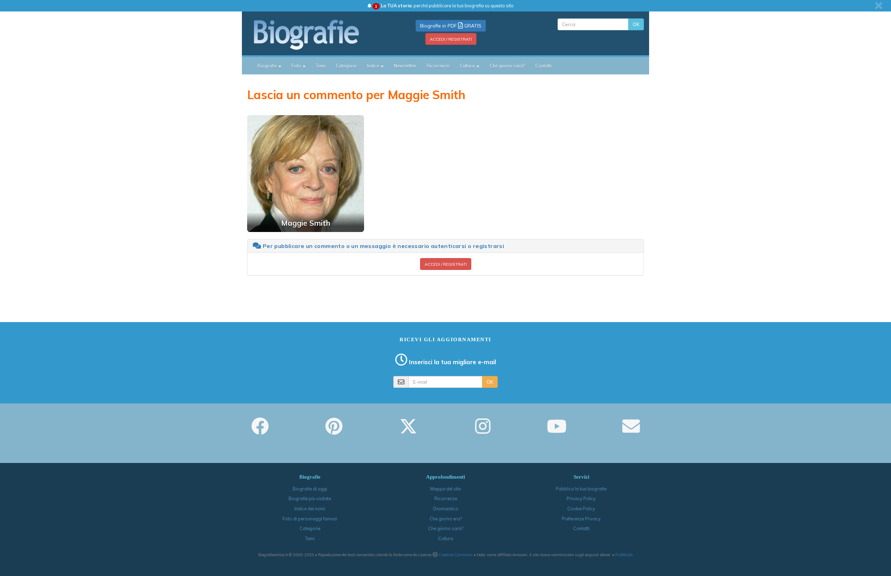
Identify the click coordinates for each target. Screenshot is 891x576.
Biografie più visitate (310, 498)
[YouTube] (557, 431)
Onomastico (445, 508)
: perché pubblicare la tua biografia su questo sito (444, 5)
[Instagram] (482, 431)
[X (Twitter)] (408, 431)
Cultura (445, 538)
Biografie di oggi (310, 488)
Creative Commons (456, 554)
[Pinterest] (333, 431)
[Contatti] (631, 431)
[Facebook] (260, 431)
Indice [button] (373, 66)
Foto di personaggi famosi (310, 518)
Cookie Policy (581, 508)
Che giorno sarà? (507, 66)
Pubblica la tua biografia (581, 488)
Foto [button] (297, 66)
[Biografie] (315, 34)
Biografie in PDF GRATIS (450, 26)
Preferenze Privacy (581, 518)
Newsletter (405, 66)
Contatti (543, 66)
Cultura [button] (468, 66)
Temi (320, 66)
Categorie (346, 66)
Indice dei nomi (309, 508)
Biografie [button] (268, 66)
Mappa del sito (445, 488)
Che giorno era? (445, 518)
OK (636, 24)
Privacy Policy (581, 498)
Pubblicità (624, 554)
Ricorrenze (438, 66)
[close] (878, 5)
